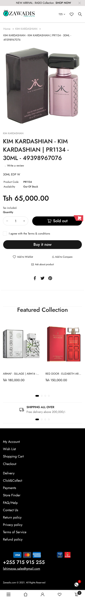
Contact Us (10, 510)
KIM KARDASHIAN (26, 29)
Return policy (12, 517)
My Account (11, 441)
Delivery (8, 473)
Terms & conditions (39, 234)
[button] (37, 396)
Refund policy (13, 539)
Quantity (8, 212)
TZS (61, 14)
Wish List (9, 449)
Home (7, 29)
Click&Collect (12, 480)
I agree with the (29, 234)
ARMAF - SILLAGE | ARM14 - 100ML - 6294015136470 (35, 374)
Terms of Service (14, 532)
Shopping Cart (13, 456)
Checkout (9, 464)
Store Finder (11, 495)
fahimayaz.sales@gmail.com (21, 568)
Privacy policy (13, 524)
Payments (9, 488)
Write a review (15, 165)
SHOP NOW (63, 3)
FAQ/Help (10, 502)
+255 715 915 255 (24, 562)
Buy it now (42, 244)
